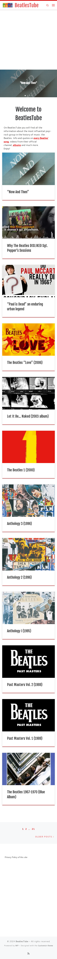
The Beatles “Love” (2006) (25, 362)
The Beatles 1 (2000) (21, 470)
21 (33, 828)
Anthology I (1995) (19, 631)
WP (17, 945)
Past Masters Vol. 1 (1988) (24, 738)
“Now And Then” (18, 192)
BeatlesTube (22, 941)
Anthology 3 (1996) (19, 523)
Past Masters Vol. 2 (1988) (24, 684)
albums (17, 145)
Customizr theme (45, 945)
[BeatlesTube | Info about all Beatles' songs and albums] (20, 5)
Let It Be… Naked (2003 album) (28, 416)
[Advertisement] (28, 39)
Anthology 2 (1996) (19, 577)
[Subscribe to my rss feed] (28, 953)
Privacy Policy (11, 857)
